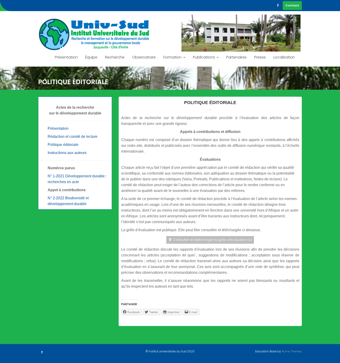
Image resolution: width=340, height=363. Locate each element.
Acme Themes (292, 351)
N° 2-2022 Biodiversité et (68, 198)
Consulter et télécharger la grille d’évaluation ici (212, 239)
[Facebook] (278, 5)
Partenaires (236, 57)
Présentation (66, 57)
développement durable (67, 204)
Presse (260, 57)
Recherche (114, 57)
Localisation (284, 57)
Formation (172, 57)
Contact (292, 5)
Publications (204, 57)
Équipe (91, 57)
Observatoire (144, 57)
